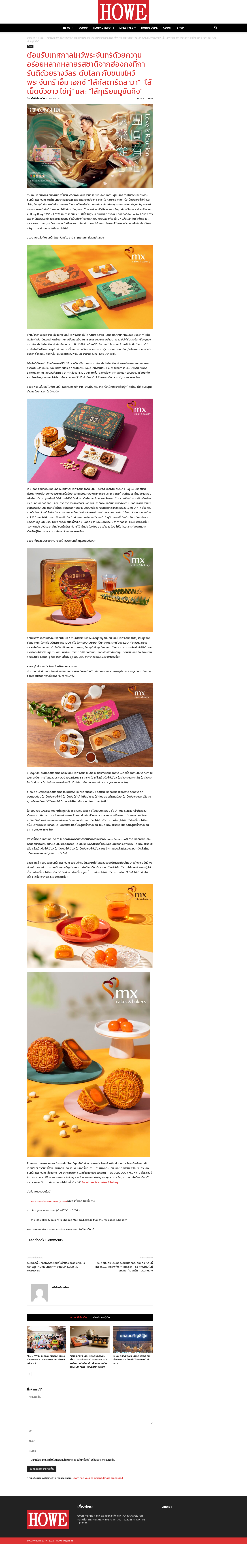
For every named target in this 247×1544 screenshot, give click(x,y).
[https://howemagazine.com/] (123, 12)
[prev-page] (29, 1374)
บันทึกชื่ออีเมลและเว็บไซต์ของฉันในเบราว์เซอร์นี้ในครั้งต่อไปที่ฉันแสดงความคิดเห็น (73, 1460)
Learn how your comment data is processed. (98, 1478)
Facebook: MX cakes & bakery (100, 1182)
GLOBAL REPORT (103, 28)
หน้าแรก (31, 37)
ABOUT (167, 28)
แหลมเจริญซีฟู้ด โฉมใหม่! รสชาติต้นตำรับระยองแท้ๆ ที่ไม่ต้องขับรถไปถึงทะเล (131, 1359)
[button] (215, 28)
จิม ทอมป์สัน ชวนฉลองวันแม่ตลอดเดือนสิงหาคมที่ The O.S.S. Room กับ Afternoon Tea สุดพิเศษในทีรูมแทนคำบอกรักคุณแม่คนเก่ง (123, 1266)
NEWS (66, 28)
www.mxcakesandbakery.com (49, 1201)
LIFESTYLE (126, 28)
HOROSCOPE (149, 28)
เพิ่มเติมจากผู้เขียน (102, 1317)
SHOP (180, 28)
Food (40, 37)
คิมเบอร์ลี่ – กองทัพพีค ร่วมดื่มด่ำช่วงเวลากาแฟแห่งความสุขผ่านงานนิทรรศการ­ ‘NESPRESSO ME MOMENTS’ (56, 1266)
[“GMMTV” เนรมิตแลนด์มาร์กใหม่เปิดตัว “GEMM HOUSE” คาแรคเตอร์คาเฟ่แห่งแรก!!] (46, 1339)
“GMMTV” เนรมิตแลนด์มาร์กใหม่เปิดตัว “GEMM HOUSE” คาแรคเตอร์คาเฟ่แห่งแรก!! (46, 1359)
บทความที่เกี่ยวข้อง (78, 1317)
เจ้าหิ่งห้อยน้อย (38, 98)
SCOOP (83, 28)
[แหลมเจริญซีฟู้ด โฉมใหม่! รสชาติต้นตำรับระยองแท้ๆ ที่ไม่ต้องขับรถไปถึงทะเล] (133, 1339)
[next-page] (35, 1374)
